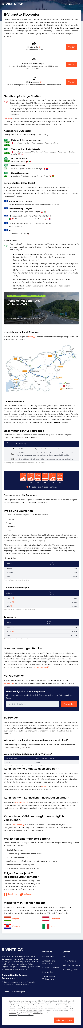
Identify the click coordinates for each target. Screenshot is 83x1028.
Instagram (28, 894)
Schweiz (16, 985)
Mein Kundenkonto (71, 965)
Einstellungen (37, 1013)
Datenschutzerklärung (26, 1015)
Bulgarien (6, 982)
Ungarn (15, 919)
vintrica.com (9, 683)
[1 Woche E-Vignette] (13, 569)
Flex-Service (20, 802)
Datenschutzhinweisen (34, 1011)
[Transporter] (41, 82)
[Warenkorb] (79, 4)
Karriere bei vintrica (50, 968)
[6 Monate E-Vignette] (14, 573)
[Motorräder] (40, 47)
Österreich (55, 919)
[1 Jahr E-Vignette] (11, 577)
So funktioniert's (49, 957)
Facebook (12, 894)
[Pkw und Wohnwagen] (46, 64)
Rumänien (25, 985)
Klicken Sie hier (40, 667)
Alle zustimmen (64, 1020)
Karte (30, 337)
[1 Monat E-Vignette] (13, 602)
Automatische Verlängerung (48, 977)
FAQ (64, 957)
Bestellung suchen (71, 970)
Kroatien (16, 926)
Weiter (71, 47)
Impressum (13, 1015)
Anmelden (69, 704)
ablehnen (12, 1013)
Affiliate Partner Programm (49, 962)
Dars (43, 786)
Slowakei (22, 982)
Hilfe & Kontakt (69, 961)
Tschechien (7, 985)
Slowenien (31, 982)
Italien (53, 926)
